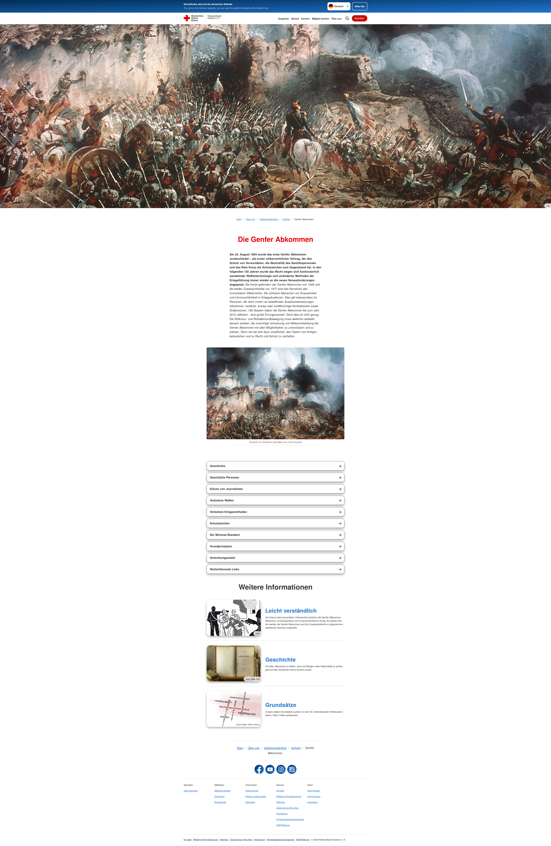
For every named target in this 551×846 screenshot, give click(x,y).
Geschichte (217, 466)
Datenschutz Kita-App (287, 808)
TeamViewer (313, 790)
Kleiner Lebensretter (256, 796)
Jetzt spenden (191, 790)
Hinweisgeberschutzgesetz (290, 819)
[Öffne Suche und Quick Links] (347, 18)
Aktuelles (250, 802)
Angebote (283, 18)
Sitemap (280, 802)
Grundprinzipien (221, 546)
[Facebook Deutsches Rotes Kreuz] (259, 769)
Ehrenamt (219, 796)
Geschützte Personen (224, 477)
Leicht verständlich (291, 610)
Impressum (282, 813)
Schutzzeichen (220, 523)
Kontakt (280, 790)
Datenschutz (252, 790)
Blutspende (220, 802)
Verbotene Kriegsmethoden (228, 512)
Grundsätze (280, 705)
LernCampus (313, 796)
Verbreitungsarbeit (222, 558)
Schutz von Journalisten (226, 489)
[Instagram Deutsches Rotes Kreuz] (281, 769)
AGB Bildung (283, 825)
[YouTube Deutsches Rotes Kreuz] (270, 769)
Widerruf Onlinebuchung (288, 796)
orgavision (312, 802)
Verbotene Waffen (222, 500)
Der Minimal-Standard (225, 535)
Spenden (359, 18)
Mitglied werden (223, 790)
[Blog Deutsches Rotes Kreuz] (291, 769)
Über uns (336, 18)
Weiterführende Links (224, 569)
